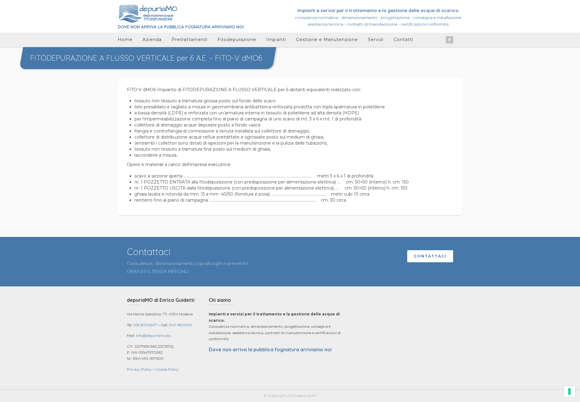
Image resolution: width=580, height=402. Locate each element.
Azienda (152, 39)
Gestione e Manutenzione (327, 39)
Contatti (403, 39)
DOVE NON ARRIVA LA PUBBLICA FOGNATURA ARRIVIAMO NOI (181, 27)
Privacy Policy (139, 369)
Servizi (376, 39)
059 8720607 (145, 325)
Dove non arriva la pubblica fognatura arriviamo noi (270, 349)
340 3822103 (180, 325)
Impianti (276, 39)
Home (125, 39)
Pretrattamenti (190, 39)
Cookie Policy (167, 369)
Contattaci (430, 256)
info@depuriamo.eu (153, 335)
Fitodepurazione (237, 39)
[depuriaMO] (148, 13)
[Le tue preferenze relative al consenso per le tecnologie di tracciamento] (569, 391)
